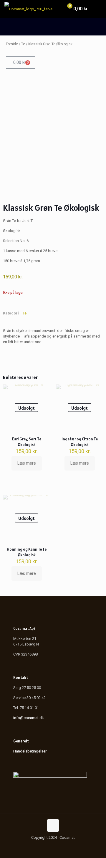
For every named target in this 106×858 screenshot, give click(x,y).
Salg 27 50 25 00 (27, 687)
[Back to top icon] (53, 825)
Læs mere (26, 463)
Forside (12, 44)
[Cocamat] (28, 8)
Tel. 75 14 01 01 (26, 707)
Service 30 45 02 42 (29, 697)
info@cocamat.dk (28, 718)
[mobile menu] (98, 9)
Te (23, 44)
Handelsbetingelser (30, 751)
